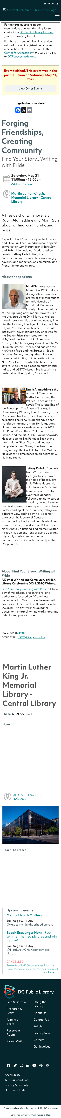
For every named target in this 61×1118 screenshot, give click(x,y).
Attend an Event (13, 1021)
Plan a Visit (14, 1041)
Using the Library (40, 1004)
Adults (20, 632)
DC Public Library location (37, 32)
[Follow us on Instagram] (21, 1065)
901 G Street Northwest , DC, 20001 (28, 797)
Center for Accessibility (19, 53)
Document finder (16, 1090)
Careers (39, 1040)
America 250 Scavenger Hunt (32, 969)
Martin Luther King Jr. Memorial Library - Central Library (31, 197)
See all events (50, 972)
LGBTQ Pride (25, 637)
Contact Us (41, 1019)
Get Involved (42, 1046)
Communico (51, 1108)
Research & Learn (14, 1011)
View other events (30, 88)
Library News (42, 1033)
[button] (57, 15)
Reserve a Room (13, 1032)
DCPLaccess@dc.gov (21, 56)
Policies (39, 1026)
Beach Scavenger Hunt (32, 936)
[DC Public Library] (29, 991)
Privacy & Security (16, 1085)
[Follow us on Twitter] (15, 1065)
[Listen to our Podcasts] (47, 1065)
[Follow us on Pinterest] (40, 1065)
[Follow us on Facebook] (8, 1065)
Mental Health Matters (24, 915)
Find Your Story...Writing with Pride (24, 589)
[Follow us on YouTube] (34, 1065)
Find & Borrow (16, 1002)
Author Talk (39, 637)
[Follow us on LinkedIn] (27, 1065)
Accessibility (12, 1075)
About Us (40, 1013)
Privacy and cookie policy (16, 1108)
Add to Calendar (22, 184)
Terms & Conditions (17, 1080)
